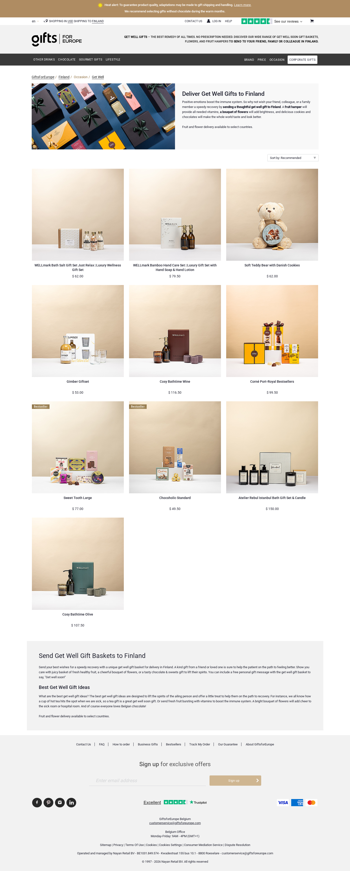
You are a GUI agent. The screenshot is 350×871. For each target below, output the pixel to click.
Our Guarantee (228, 744)
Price (262, 59)
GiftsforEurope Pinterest (48, 802)
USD (70, 21)
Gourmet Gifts (90, 59)
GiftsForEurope (43, 77)
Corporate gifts (302, 59)
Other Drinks (44, 59)
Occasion (277, 59)
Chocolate (66, 59)
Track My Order (199, 744)
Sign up (234, 780)
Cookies (151, 845)
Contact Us (193, 21)
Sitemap (105, 845)
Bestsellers (173, 744)
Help (228, 21)
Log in (216, 21)
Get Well (98, 77)
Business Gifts (148, 744)
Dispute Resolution (237, 845)
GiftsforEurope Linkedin (71, 802)
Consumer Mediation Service (203, 845)
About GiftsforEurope (260, 744)
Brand (249, 59)
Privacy (118, 845)
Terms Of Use (134, 845)
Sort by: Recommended (285, 158)
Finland (98, 21)
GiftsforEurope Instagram (60, 802)
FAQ (102, 744)
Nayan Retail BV (124, 853)
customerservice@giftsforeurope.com (175, 823)
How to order (121, 744)
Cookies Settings (170, 845)
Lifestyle (113, 59)
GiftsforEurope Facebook (37, 802)
